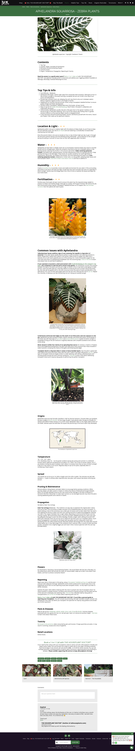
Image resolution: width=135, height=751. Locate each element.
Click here (72, 355)
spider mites (64, 611)
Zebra (39, 661)
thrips (74, 611)
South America (53, 420)
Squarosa (54, 658)
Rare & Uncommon (34, 6)
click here (94, 613)
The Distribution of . (67, 449)
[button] (125, 2)
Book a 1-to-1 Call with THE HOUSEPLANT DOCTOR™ (67, 642)
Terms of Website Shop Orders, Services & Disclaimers (60, 747)
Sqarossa (60, 658)
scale (70, 611)
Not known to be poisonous (46, 624)
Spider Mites (55, 107)
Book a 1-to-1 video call (71, 76)
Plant (44, 661)
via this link (52, 594)
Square (65, 658)
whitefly (79, 611)
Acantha (59, 661)
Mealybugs (64, 107)
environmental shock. (72, 339)
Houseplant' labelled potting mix (78, 582)
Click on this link (86, 259)
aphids (58, 611)
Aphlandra (53, 661)
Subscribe (75, 742)
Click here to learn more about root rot (62, 158)
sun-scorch (60, 339)
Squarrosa (47, 658)
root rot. (90, 271)
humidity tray (47, 168)
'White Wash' (67, 560)
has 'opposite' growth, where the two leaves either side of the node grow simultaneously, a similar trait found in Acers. (67, 403)
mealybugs (52, 611)
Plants (27, 6)
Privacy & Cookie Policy (81, 747)
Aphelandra (40, 658)
